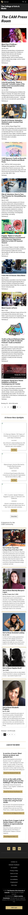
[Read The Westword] (14, 763)
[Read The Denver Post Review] (14, 785)
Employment (14, 882)
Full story (8, 63)
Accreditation (14, 879)
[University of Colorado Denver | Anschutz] (5, 2)
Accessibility (14, 876)
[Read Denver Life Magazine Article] (14, 806)
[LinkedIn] (19, 850)
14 (14, 407)
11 (5, 407)
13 (11, 407)
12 (8, 407)
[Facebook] (8, 850)
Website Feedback (14, 865)
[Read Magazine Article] (14, 829)
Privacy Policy (14, 870)
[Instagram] (14, 850)
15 (17, 407)
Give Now (14, 885)
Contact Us (14, 862)
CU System (14, 867)
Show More (14, 516)
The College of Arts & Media (10, 7)
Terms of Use (14, 873)
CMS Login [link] (14, 907)
